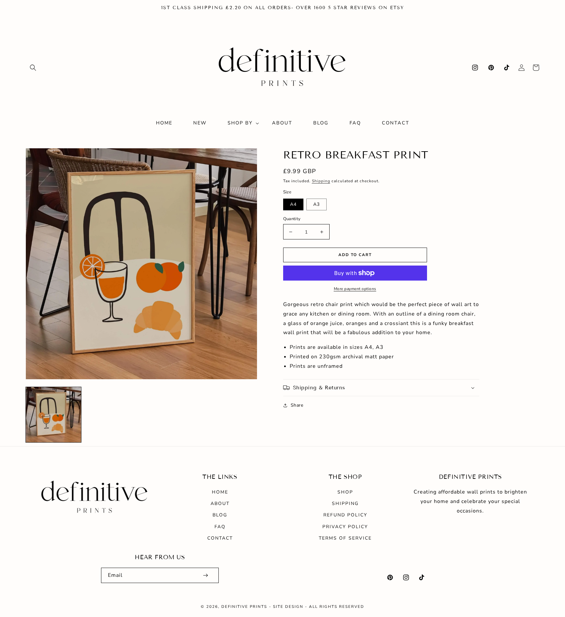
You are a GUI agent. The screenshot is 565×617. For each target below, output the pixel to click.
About (220, 503)
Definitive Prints (244, 606)
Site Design (288, 606)
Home (220, 492)
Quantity (292, 219)
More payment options (355, 288)
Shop (345, 492)
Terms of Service (345, 538)
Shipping (321, 181)
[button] (33, 67)
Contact (220, 538)
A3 (316, 204)
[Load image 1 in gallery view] (53, 414)
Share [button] (297, 405)
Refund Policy (345, 515)
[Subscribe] (205, 575)
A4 (293, 204)
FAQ (220, 527)
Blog (220, 515)
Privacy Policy (345, 527)
